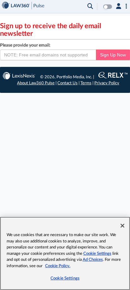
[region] (65, 253)
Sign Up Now (113, 54)
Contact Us (67, 83)
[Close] (122, 226)
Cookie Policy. (57, 266)
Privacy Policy (106, 83)
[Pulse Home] (23, 6)
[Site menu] (126, 7)
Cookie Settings (97, 254)
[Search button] (90, 7)
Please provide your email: (25, 45)
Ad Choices (93, 260)
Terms (86, 83)
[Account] (118, 7)
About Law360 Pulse (36, 83)
